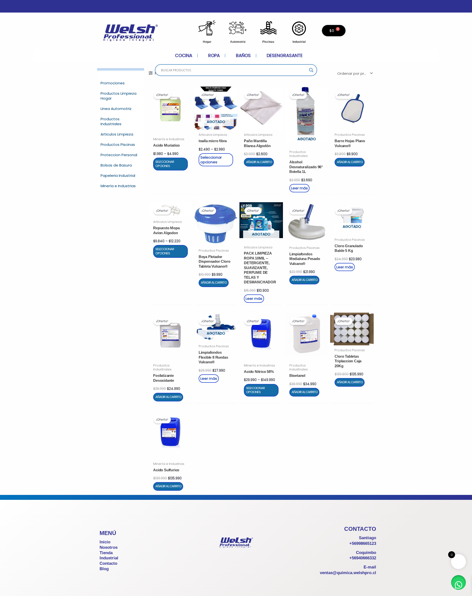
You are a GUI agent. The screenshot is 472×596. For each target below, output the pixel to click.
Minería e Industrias (118, 185)
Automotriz (238, 42)
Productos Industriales (111, 121)
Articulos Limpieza (117, 134)
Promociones (113, 83)
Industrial (299, 42)
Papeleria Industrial (118, 175)
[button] (458, 582)
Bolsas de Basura (116, 165)
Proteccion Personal (119, 154)
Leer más (299, 188)
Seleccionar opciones (164, 163)
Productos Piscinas (118, 144)
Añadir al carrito (259, 162)
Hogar (207, 42)
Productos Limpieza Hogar (118, 96)
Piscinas (268, 42)
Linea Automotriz (116, 108)
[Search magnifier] (311, 70)
